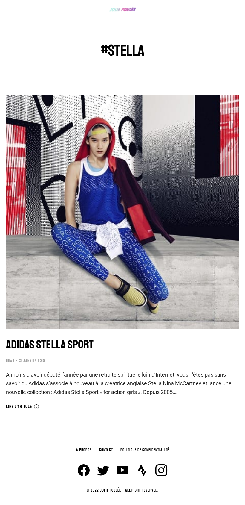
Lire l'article (19, 407)
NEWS (10, 360)
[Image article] (122, 212)
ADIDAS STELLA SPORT (50, 344)
